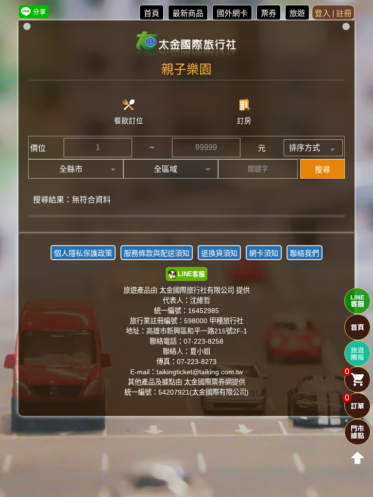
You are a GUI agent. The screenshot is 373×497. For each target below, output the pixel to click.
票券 (268, 13)
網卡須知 (263, 253)
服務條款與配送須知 (156, 253)
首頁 (151, 13)
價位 (38, 148)
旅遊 (297, 13)
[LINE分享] (34, 11)
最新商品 (187, 13)
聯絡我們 (304, 253)
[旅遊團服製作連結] (357, 353)
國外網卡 (232, 13)
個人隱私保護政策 (83, 253)
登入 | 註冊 (333, 13)
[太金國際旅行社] (187, 44)
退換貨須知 (219, 253)
